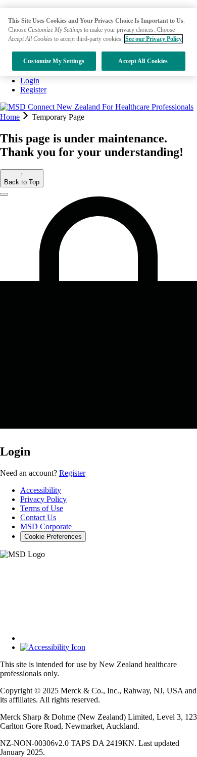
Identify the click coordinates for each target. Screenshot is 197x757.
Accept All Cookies (143, 61)
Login (29, 80)
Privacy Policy (43, 499)
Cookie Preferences (53, 536)
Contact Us (38, 517)
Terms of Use (41, 508)
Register (33, 89)
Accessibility (40, 490)
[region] (98, 42)
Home (10, 117)
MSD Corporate (46, 526)
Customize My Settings (53, 61)
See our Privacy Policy (153, 38)
